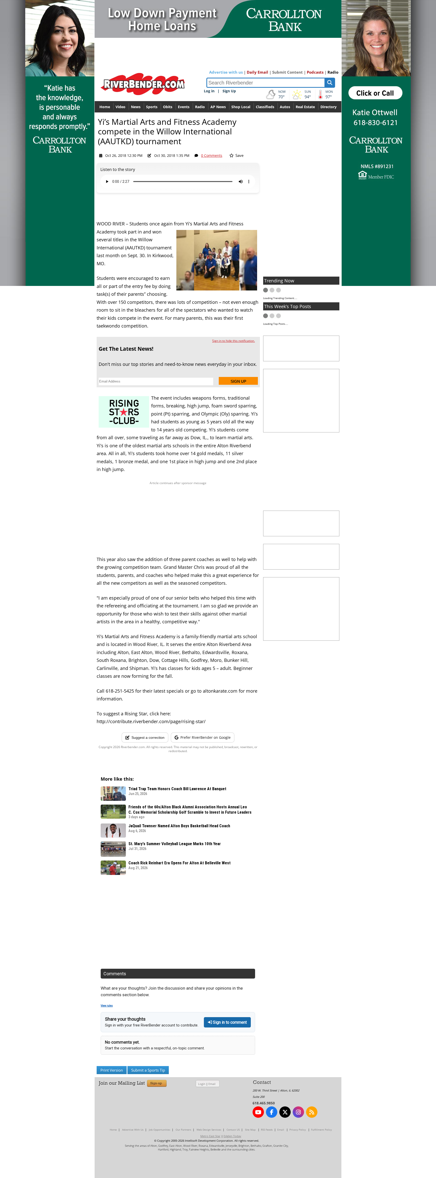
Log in (209, 91)
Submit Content (287, 72)
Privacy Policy (297, 1129)
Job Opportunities (159, 1129)
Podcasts (315, 72)
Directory (328, 106)
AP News (218, 106)
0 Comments (211, 155)
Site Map (250, 1129)
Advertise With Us (133, 1129)
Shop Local (240, 106)
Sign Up (229, 91)
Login (201, 1084)
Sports (151, 106)
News (136, 106)
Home (104, 106)
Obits (167, 106)
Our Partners (183, 1129)
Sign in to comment (229, 1022)
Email (211, 1084)
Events (183, 106)
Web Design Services (209, 1129)
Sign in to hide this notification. (233, 341)
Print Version (111, 1070)
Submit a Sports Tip (148, 1070)
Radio (333, 72)
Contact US (233, 1129)
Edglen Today (232, 1136)
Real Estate (305, 106)
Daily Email (257, 72)
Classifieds (265, 106)
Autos (285, 106)
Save (238, 155)
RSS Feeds (267, 1129)
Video (120, 106)
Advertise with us (226, 72)
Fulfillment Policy (321, 1129)
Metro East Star (210, 1136)
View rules (107, 1005)
